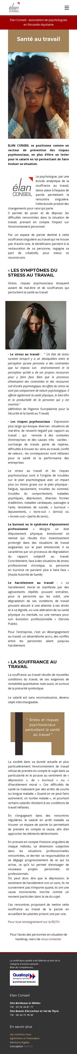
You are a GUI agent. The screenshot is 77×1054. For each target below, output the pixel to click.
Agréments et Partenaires (25, 1038)
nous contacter (51, 939)
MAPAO (28, 1046)
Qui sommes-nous (20, 1034)
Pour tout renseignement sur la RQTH (33, 922)
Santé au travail (38, 39)
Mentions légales (20, 1042)
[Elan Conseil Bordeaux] (14, 8)
